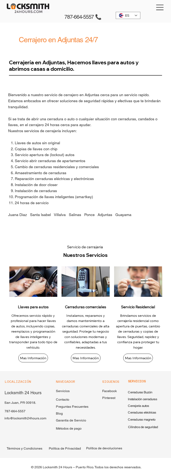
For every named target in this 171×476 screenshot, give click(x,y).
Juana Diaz (17, 215)
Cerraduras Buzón (140, 392)
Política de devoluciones (104, 448)
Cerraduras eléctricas (142, 412)
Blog (59, 413)
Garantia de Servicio (71, 420)
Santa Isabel (40, 215)
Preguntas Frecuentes (72, 407)
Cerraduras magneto (141, 419)
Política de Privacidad (65, 448)
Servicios (63, 391)
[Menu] (160, 7)
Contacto (62, 399)
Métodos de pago (69, 428)
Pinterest (108, 398)
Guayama (123, 215)
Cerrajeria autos (138, 406)
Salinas (75, 215)
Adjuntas (105, 215)
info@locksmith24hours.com (25, 418)
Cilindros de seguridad (143, 427)
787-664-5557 (15, 411)
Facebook (109, 391)
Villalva (60, 215)
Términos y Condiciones (24, 448)
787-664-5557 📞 (82, 17)
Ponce (89, 215)
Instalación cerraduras (142, 399)
